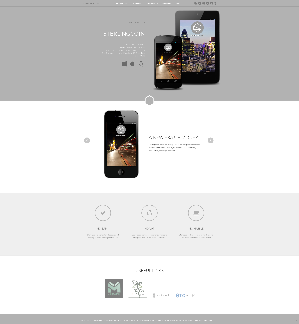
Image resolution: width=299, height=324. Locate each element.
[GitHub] (211, 3)
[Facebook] (195, 3)
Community (152, 3)
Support (166, 3)
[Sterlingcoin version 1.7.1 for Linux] (140, 64)
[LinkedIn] (207, 3)
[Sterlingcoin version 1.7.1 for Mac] (132, 64)
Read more (208, 320)
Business (137, 3)
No (218, 320)
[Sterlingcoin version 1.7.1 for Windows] (124, 64)
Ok (214, 320)
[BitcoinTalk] (215, 3)
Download (122, 3)
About (179, 3)
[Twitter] (199, 3)
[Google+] (203, 3)
